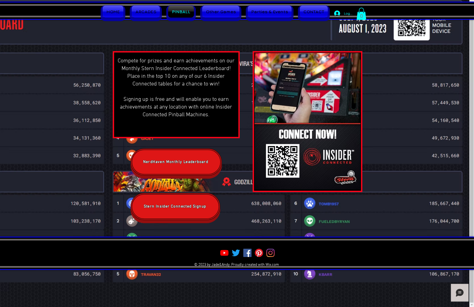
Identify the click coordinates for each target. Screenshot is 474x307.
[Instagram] (270, 253)
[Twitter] (236, 253)
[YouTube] (224, 253)
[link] (361, 14)
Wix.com (272, 264)
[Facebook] (247, 253)
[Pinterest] (259, 253)
